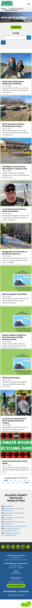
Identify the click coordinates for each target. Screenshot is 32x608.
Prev (6, 480)
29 (12, 483)
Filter (16, 33)
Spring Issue (10, 506)
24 (20, 480)
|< (2, 480)
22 (11, 480)
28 (8, 483)
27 (3, 483)
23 (15, 480)
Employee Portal (10, 591)
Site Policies (24, 591)
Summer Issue (19, 508)
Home (4, 9)
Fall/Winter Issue (6, 511)
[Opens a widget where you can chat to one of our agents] (25, 605)
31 (21, 483)
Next (27, 483)
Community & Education (16, 9)
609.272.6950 (16, 573)
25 (24, 480)
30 (17, 483)
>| (30, 483)
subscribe (16, 27)
